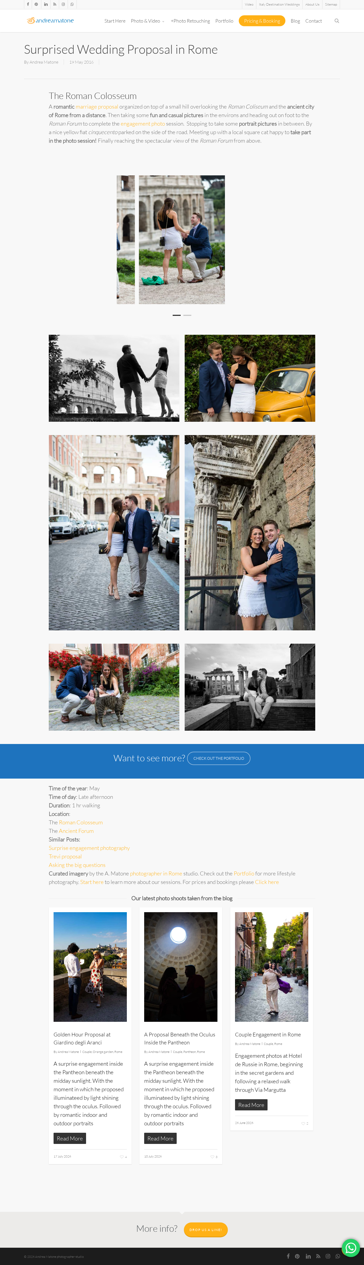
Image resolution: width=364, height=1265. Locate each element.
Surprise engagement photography (89, 847)
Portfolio (244, 873)
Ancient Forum (76, 830)
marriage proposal (97, 106)
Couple (87, 1052)
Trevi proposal (65, 856)
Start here (92, 881)
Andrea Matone (44, 62)
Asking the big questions (77, 864)
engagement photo (143, 123)
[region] (182, 239)
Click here (267, 881)
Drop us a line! (205, 1230)
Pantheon (189, 1052)
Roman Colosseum (81, 822)
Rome (118, 1052)
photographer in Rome (156, 873)
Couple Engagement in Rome (268, 1034)
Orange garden (103, 1052)
